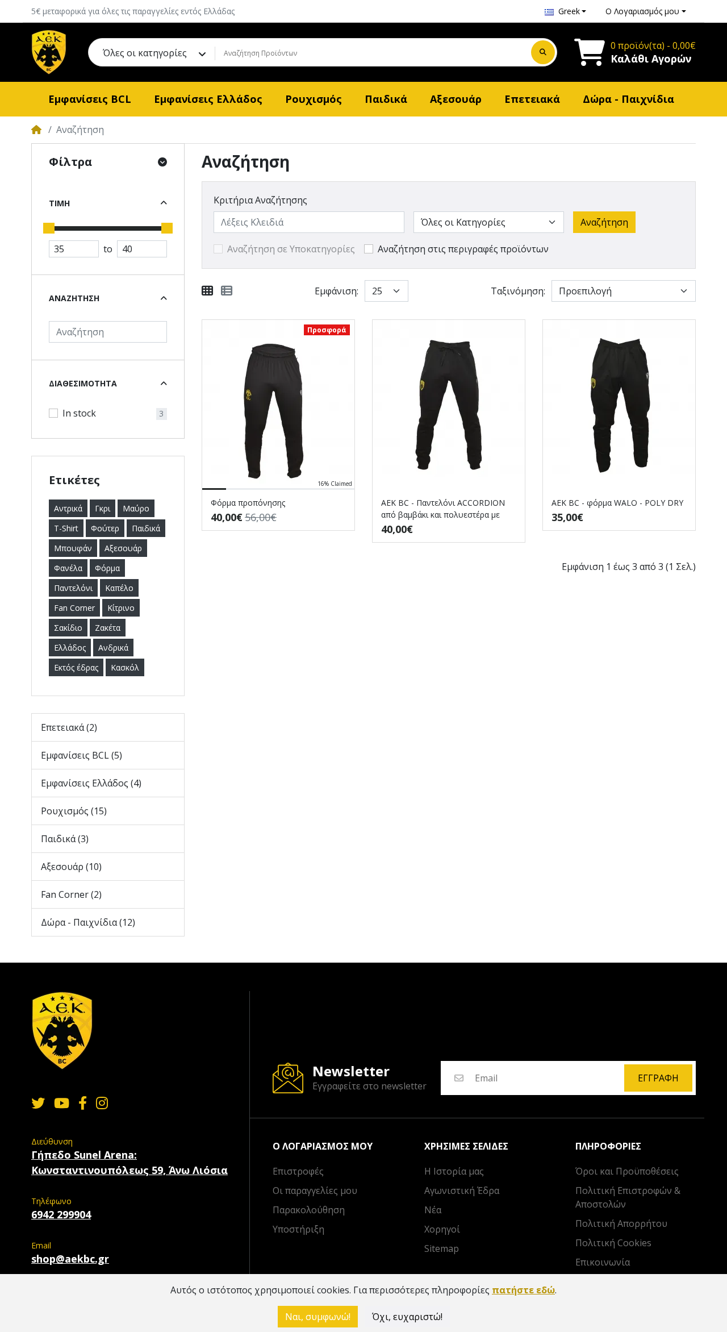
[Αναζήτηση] (543, 52)
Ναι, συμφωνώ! (317, 1316)
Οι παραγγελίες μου (315, 1190)
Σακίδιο (68, 627)
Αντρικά (68, 508)
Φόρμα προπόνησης (248, 502)
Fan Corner (74, 607)
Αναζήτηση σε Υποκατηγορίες (291, 249)
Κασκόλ (125, 667)
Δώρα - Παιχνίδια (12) (88, 922)
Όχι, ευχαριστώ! (407, 1316)
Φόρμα (107, 568)
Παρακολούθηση (309, 1210)
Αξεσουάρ (123, 548)
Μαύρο (136, 508)
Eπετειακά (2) (69, 727)
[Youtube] (61, 1103)
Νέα (432, 1210)
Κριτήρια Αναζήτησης (260, 200)
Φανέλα (68, 568)
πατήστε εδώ (523, 1290)
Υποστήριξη (298, 1229)
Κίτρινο (121, 607)
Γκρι (102, 508)
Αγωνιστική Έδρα (461, 1190)
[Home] (36, 129)
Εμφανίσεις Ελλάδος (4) (91, 783)
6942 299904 (61, 1214)
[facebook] (82, 1103)
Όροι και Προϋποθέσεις (627, 1171)
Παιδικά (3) (65, 838)
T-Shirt (66, 528)
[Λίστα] (226, 290)
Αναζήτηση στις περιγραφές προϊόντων (463, 249)
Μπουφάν (73, 548)
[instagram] (104, 1103)
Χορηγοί (442, 1229)
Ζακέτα (107, 627)
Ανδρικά (113, 647)
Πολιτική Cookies (613, 1243)
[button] (565, 11)
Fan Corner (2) (71, 894)
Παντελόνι (73, 587)
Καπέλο (119, 587)
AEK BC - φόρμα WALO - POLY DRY (617, 502)
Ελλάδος (70, 647)
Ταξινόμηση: (518, 291)
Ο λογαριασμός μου (323, 1146)
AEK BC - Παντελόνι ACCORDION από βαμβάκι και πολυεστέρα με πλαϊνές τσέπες (443, 509)
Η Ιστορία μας (454, 1171)
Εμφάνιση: (336, 291)
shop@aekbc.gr (70, 1259)
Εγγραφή (658, 1078)
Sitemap (441, 1248)
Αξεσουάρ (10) (71, 866)
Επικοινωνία (602, 1262)
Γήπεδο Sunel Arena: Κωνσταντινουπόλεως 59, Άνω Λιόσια (129, 1162)
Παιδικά (146, 528)
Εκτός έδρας (76, 667)
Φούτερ (105, 528)
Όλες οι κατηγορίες (145, 53)
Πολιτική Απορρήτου (621, 1223)
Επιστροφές (298, 1171)
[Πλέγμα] (207, 290)
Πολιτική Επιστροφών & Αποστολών (627, 1197)
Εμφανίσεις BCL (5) (81, 755)
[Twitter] (35, 1103)
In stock (79, 413)
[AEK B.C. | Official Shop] (48, 52)
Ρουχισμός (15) (74, 811)
